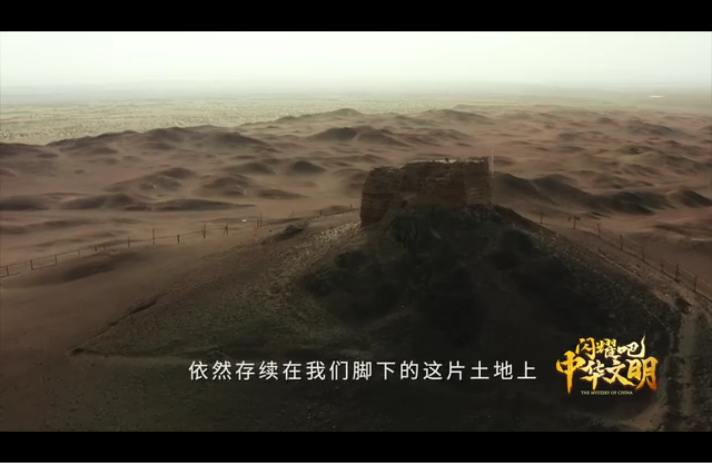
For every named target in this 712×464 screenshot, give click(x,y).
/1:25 (38, 453)
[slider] (678, 453)
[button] (8, 454)
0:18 (25, 453)
